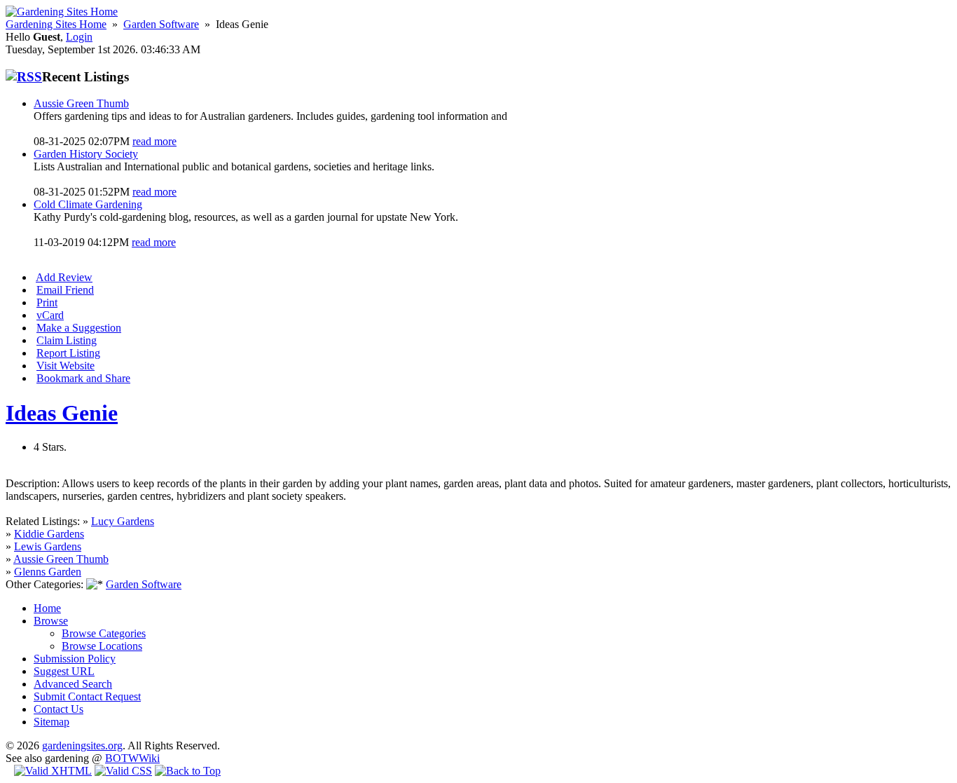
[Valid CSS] (123, 771)
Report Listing (68, 353)
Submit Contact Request (87, 696)
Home (47, 608)
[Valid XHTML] (53, 771)
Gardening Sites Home (56, 24)
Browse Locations (102, 646)
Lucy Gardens (122, 521)
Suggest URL (64, 671)
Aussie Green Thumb (61, 559)
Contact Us (58, 709)
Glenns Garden (47, 572)
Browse (51, 621)
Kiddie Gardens (49, 534)
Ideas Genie (62, 412)
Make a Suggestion (78, 328)
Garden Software (161, 24)
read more (154, 141)
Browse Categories (104, 633)
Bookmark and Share (83, 378)
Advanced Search (73, 684)
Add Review (64, 277)
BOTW (122, 758)
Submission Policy (75, 659)
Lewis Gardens (47, 546)
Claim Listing (66, 340)
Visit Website (65, 366)
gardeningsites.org (82, 745)
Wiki (149, 758)
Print (46, 302)
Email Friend (65, 290)
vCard (50, 315)
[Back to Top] (188, 771)
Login (79, 37)
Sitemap (51, 722)
